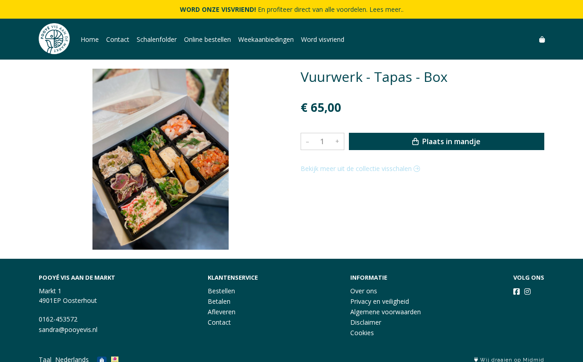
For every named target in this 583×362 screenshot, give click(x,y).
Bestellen (221, 291)
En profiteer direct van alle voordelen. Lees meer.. (292, 9)
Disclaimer (365, 322)
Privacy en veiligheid (379, 301)
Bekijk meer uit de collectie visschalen (357, 168)
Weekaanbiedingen (266, 39)
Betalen (219, 301)
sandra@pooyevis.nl (68, 329)
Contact (117, 39)
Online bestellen (207, 39)
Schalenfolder (157, 39)
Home (90, 39)
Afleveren (221, 311)
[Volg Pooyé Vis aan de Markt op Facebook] (516, 292)
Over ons (363, 291)
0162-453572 (58, 319)
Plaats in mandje (450, 141)
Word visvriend (322, 39)
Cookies (362, 332)
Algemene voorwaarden (385, 311)
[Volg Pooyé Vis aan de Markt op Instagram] (527, 292)
